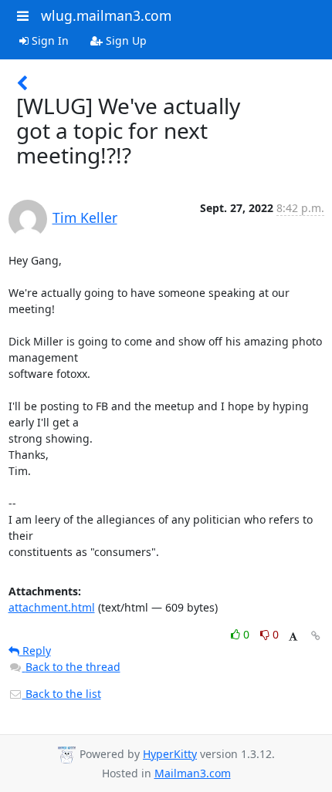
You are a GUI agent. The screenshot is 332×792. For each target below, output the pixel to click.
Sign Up (125, 40)
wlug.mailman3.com (106, 15)
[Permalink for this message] (315, 635)
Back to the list (61, 693)
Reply (35, 650)
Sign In (49, 40)
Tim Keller (85, 217)
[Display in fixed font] (293, 636)
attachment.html (51, 607)
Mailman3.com (192, 773)
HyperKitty (170, 754)
